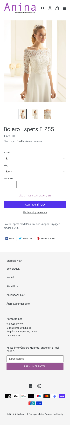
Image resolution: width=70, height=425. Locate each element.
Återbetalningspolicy (18, 303)
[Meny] (64, 8)
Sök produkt (13, 268)
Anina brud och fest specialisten (29, 414)
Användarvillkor (15, 295)
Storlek (7, 152)
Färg (6, 165)
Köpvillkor (12, 286)
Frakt (19, 141)
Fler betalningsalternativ (35, 212)
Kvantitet (8, 178)
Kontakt (11, 277)
